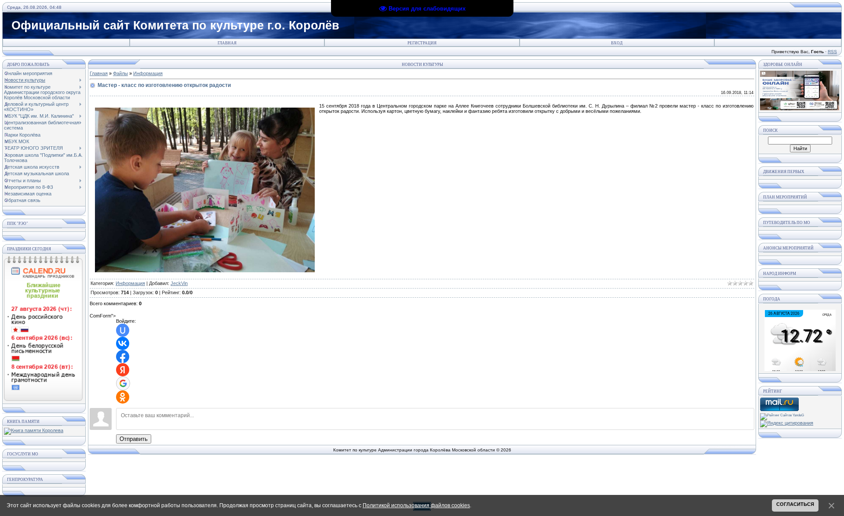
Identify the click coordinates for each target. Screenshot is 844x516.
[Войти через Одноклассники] (122, 397)
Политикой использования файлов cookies (416, 505)
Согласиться (795, 504)
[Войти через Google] (123, 383)
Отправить (134, 439)
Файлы (120, 73)
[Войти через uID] (122, 330)
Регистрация (422, 43)
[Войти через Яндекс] (122, 369)
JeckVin (179, 283)
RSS (832, 51)
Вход (616, 43)
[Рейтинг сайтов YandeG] (782, 415)
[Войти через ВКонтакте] (122, 343)
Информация (148, 73)
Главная (227, 43)
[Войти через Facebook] (122, 356)
